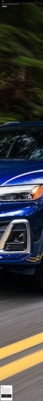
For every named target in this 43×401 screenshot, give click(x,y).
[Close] (11, 386)
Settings (6, 398)
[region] (6, 392)
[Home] (3, 1)
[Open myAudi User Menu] (40, 1)
